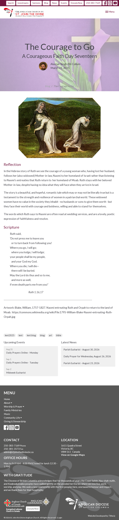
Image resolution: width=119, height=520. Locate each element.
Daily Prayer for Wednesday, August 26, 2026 (87, 356)
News (54, 3)
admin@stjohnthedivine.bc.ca (18, 452)
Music (7, 414)
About (7, 402)
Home (7, 399)
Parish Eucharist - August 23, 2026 (81, 363)
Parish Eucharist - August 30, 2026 (81, 349)
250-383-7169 (93, 3)
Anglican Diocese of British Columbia (88, 504)
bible (58, 335)
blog (42, 335)
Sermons (36, 3)
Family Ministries (13, 410)
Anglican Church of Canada (15, 502)
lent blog (31, 335)
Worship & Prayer (13, 406)
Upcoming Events (14, 342)
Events (64, 3)
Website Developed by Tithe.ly (101, 516)
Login (60, 517)
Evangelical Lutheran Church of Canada (14, 509)
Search (11, 3)
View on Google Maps (73, 454)
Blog (46, 3)
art (50, 335)
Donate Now (76, 3)
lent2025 (9, 335)
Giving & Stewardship (15, 421)
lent (21, 335)
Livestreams (23, 3)
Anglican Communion (38, 501)
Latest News (69, 342)
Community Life (12, 417)
